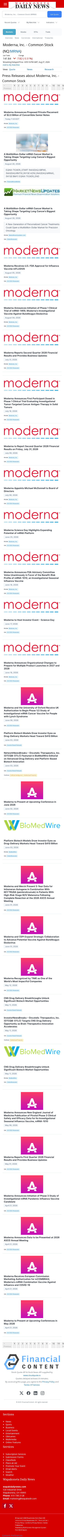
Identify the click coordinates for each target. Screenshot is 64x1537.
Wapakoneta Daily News (35, 1518)
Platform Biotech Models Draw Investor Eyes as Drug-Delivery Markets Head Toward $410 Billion (31, 734)
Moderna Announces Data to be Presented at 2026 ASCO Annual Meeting (32, 1239)
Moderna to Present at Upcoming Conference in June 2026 (30, 803)
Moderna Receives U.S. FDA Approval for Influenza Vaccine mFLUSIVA (31, 267)
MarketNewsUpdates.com (17, 235)
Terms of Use (43, 1520)
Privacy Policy (48, 1381)
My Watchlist (31, 22)
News (17, 38)
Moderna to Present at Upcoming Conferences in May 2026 (30, 1322)
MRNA (15, 51)
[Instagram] (42, 1393)
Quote (12, 69)
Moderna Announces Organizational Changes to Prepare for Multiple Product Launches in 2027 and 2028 (32, 665)
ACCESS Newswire (13, 127)
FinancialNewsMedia (13, 181)
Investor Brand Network (14, 745)
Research (49, 69)
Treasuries (49, 38)
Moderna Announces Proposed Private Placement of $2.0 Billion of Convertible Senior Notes (31, 114)
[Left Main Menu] (5, 4)
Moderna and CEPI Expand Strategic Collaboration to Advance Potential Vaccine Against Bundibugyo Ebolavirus (31, 939)
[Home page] (32, 5)
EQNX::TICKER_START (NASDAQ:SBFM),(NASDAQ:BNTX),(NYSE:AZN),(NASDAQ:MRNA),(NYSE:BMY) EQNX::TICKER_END (30, 173)
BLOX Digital (23, 1530)
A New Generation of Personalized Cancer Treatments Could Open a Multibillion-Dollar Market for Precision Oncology (33, 227)
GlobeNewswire (12, 239)
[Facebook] (28, 1393)
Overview (9, 38)
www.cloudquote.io (32, 1375)
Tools (48, 32)
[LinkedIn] (35, 1393)
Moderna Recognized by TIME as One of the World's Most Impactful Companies (28, 980)
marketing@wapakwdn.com (23, 1498)
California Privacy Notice (34, 1523)
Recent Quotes (10, 22)
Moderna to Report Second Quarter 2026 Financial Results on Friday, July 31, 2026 (31, 448)
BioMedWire (13, 852)
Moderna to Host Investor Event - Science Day (29, 620)
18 (53, 85)
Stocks (23, 32)
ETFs (36, 32)
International (37, 38)
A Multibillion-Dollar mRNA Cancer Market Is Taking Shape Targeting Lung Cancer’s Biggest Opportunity (29, 157)
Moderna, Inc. (13, 123)
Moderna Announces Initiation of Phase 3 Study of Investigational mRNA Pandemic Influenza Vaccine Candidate (31, 1198)
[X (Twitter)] (21, 1393)
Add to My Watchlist (11, 65)
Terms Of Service (32, 1385)
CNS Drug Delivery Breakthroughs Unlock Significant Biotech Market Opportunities (26, 1000)
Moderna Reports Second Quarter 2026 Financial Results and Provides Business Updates (30, 354)
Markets (9, 32)
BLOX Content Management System (34, 1528)
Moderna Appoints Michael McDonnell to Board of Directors (31, 490)
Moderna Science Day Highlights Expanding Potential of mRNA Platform (28, 531)
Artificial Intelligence (16, 775)
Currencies (25, 38)
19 (58, 85)
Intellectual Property (30, 775)
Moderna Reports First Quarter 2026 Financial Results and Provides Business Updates (29, 1158)
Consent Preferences (12, 1535)
